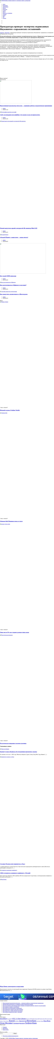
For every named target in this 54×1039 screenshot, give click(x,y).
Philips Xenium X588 (35, 1018)
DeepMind (3, 1018)
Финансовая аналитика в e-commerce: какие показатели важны (18, 1004)
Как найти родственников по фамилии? (12, 1008)
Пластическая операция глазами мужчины (13, 743)
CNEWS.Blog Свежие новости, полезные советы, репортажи (23, 1038)
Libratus (23, 1018)
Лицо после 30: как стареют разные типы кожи (14, 632)
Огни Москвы (6, 1023)
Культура (5, 9)
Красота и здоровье (7, 13)
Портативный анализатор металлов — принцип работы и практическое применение (26, 105)
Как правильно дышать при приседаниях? (13, 1009)
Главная (5, 1027)
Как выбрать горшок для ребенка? (11, 1007)
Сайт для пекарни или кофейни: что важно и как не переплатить (20, 115)
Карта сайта (6, 1029)
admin (4, 108)
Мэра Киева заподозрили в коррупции (12, 986)
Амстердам (22, 1021)
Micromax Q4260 (29, 1018)
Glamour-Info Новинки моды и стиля (11, 521)
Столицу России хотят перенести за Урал (12, 864)
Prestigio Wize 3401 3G (43, 1018)
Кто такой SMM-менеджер (8, 276)
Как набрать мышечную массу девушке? (12, 1012)
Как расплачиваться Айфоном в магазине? (13, 285)
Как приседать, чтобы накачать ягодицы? (13, 1010)
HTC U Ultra (16, 1018)
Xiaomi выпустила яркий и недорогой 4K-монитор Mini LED (18, 228)
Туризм (4, 14)
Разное (4, 18)
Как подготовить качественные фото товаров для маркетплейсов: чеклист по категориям (24, 1005)
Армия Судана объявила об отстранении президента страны (18, 751)
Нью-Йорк (47, 1021)
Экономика (5, 6)
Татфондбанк (31, 1023)
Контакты (5, 1028)
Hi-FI (4, 15)
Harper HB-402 (9, 1018)
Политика (5, 5)
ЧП (3, 17)
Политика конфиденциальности (10, 1036)
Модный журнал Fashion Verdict (10, 410)
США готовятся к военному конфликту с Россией (15, 873)
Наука (4, 8)
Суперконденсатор (18, 1023)
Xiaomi (12, 1020)
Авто (4, 4)
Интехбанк (31, 1020)
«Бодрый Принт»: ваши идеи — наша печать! (14, 237)
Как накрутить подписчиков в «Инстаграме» (14, 294)
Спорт (4, 10)
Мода (4, 11)
